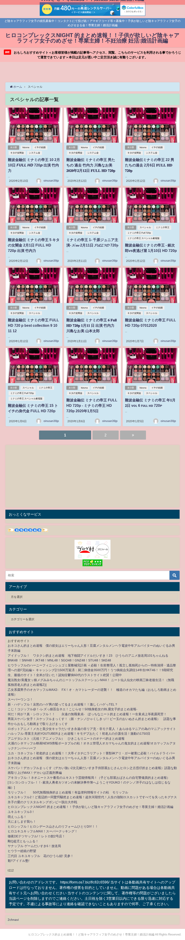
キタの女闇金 (17, 153)
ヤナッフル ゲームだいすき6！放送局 (34, 846)
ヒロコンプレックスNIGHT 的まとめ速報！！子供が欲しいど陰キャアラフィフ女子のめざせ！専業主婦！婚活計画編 (90, 806)
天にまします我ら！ (22, 821)
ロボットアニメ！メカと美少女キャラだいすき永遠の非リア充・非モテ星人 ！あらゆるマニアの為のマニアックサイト (92, 728)
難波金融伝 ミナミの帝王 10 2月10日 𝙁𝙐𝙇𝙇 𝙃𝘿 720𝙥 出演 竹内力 (34, 165)
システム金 (34, 153)
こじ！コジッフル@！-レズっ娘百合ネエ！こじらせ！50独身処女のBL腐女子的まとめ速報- (72, 709)
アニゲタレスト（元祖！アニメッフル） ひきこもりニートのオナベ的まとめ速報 (66, 738)
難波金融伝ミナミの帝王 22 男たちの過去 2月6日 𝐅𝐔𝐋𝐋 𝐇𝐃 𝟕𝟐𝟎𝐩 (149, 165)
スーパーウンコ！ (20, 699)
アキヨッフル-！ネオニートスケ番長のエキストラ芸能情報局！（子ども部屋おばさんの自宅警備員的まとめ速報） (89, 777)
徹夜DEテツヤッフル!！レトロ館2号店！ (36, 836)
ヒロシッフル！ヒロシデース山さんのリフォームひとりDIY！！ (53, 826)
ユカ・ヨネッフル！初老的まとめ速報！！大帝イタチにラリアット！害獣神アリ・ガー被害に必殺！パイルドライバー (91, 753)
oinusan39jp (51, 180)
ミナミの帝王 (162, 227)
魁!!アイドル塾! (18, 860)
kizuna (26, 147)
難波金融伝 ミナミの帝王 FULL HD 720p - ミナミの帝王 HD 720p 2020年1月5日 (91, 405)
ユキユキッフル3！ (21, 811)
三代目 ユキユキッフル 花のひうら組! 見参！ (41, 855)
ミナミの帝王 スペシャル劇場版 (143, 238)
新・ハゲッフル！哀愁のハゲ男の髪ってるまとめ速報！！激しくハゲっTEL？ (63, 704)
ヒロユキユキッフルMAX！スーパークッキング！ (43, 831)
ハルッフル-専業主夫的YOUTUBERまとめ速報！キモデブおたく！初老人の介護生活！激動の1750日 (79, 733)
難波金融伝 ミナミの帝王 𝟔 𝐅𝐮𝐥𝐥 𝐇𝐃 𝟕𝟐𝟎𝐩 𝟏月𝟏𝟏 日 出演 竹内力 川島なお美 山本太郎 (91, 325)
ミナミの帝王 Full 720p (139, 233)
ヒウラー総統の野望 (22, 850)
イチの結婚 (40, 147)
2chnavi (13, 919)
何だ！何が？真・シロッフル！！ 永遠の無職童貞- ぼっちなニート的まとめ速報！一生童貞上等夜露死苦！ (87, 714)
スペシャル (145, 227)
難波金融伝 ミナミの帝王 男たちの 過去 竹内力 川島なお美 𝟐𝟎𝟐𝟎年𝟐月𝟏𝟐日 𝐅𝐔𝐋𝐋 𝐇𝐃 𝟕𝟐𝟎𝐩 (90, 165)
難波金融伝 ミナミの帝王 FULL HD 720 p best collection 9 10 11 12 (33, 325)
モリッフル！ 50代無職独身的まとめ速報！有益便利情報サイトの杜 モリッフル (68, 792)
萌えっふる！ (17, 816)
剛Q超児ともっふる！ (23, 841)
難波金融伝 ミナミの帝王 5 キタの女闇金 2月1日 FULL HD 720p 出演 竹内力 (34, 245)
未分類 (13, 147)
